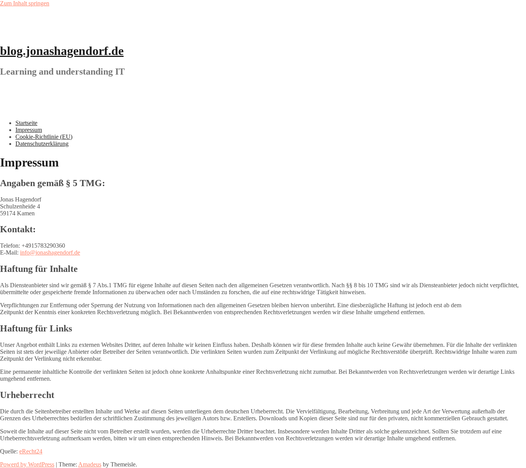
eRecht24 (30, 451)
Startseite (26, 123)
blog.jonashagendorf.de (62, 51)
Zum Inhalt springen (24, 3)
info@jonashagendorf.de (50, 252)
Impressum (28, 130)
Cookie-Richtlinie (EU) (43, 136)
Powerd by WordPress (27, 464)
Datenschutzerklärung (42, 143)
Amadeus (89, 464)
